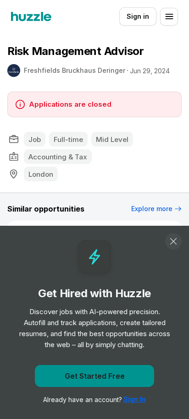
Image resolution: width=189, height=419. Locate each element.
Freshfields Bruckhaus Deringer (74, 70)
